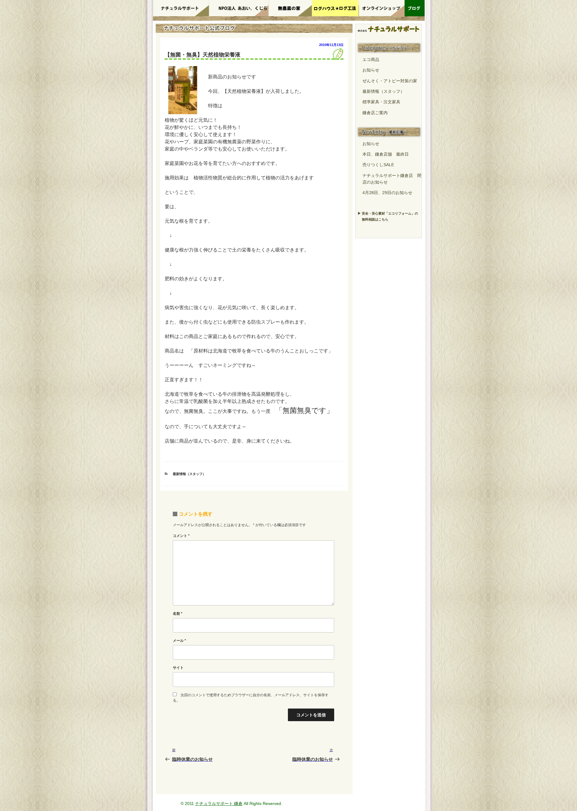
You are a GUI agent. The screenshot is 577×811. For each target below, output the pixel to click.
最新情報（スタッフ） (189, 474)
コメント (181, 536)
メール (179, 641)
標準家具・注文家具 (381, 101)
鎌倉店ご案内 (375, 112)
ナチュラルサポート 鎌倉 (219, 803)
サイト (178, 668)
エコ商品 (370, 59)
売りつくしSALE (378, 164)
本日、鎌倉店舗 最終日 (385, 154)
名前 (177, 613)
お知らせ (370, 70)
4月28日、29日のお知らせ (387, 192)
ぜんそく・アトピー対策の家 (389, 80)
